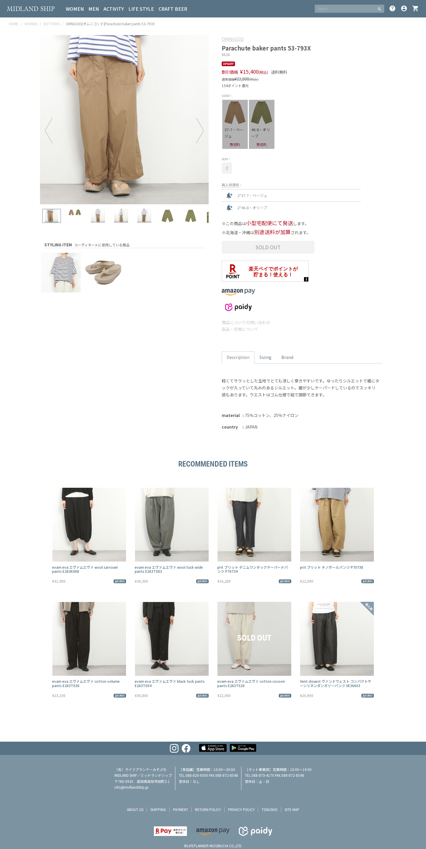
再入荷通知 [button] (230, 184)
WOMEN (75, 8)
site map (292, 809)
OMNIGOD (233, 38)
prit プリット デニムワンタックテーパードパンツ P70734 (252, 569)
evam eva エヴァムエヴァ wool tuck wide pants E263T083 (169, 569)
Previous (48, 130)
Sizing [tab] (265, 357)
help (392, 8)
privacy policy (241, 809)
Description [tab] (238, 357)
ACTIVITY (113, 8)
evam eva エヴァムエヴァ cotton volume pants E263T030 (86, 683)
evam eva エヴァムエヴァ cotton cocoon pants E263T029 (251, 683)
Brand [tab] (287, 357)
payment (180, 809)
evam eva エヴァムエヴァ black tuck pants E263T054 (170, 683)
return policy (208, 809)
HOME (14, 23)
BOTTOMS (51, 23)
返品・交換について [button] (240, 329)
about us (135, 809)
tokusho (270, 809)
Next (200, 130)
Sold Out (268, 247)
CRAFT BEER (173, 8)
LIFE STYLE (141, 8)
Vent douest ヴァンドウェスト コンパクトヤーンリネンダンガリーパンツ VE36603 (335, 683)
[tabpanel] (124, 119)
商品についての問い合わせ (246, 322)
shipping (158, 809)
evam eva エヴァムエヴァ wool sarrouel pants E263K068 (85, 569)
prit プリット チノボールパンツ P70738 (331, 567)
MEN (93, 8)
